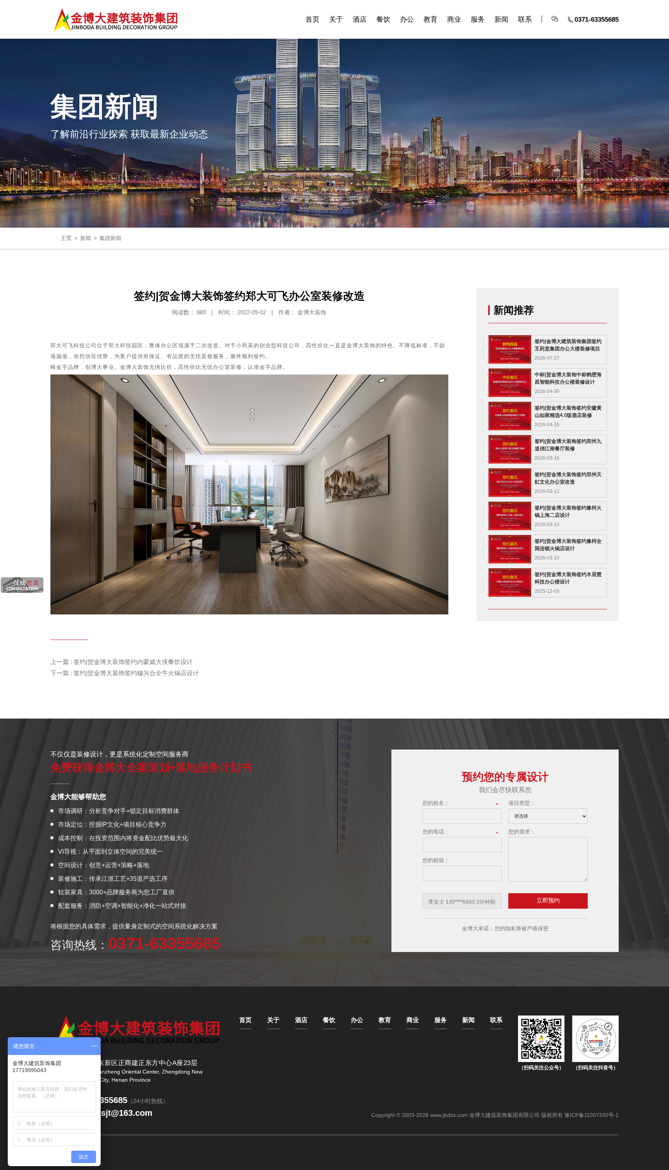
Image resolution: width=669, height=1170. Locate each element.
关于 (336, 19)
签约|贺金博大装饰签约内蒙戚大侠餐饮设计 (133, 662)
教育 (430, 19)
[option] (462, 902)
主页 (66, 238)
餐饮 (383, 19)
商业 (454, 19)
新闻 (501, 19)
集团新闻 (110, 238)
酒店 (360, 19)
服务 (478, 19)
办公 (407, 19)
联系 (525, 19)
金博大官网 (115, 20)
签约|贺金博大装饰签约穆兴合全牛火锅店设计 (136, 673)
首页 (312, 19)
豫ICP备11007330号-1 (591, 1115)
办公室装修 (227, 367)
